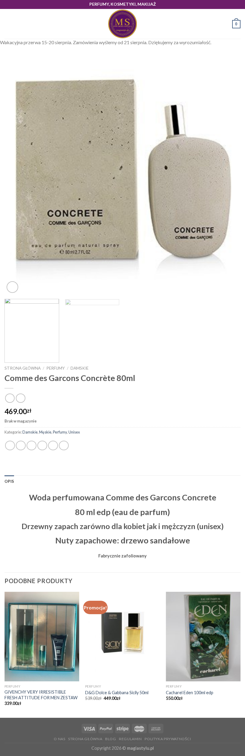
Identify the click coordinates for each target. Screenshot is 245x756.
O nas (59, 739)
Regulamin (130, 739)
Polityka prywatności (168, 739)
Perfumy (55, 368)
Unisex (74, 432)
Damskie (79, 368)
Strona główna (22, 368)
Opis (9, 481)
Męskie (45, 432)
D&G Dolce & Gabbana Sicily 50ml (116, 692)
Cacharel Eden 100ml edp (189, 692)
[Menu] (8, 24)
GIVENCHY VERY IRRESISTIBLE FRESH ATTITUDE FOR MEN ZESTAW (41, 694)
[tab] (9, 481)
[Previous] (16, 176)
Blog (110, 739)
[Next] (228, 176)
